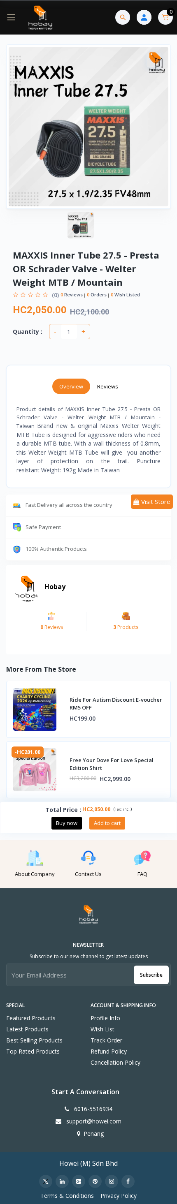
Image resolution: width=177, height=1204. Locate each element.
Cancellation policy (115, 1062)
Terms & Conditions (67, 1195)
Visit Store (155, 501)
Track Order (106, 1040)
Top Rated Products (33, 1051)
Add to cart (107, 823)
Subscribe (151, 974)
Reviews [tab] (107, 386)
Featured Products (31, 1018)
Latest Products (27, 1029)
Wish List (102, 1029)
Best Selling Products (34, 1040)
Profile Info (105, 1018)
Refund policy (109, 1051)
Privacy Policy (118, 1195)
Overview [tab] (71, 386)
